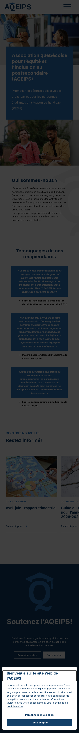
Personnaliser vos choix (39, 715)
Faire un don (54, 655)
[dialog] (39, 698)
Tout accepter (39, 722)
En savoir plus (30, 526)
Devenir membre (27, 655)
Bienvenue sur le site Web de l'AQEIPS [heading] (32, 676)
